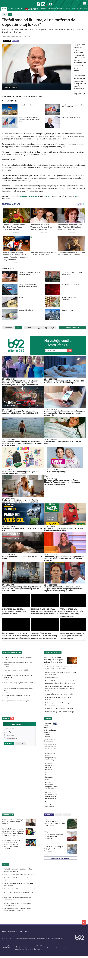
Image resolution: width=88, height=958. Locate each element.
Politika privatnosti (57, 939)
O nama (20, 931)
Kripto (68, 9)
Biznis (10, 9)
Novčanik (19, 9)
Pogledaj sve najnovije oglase (60, 858)
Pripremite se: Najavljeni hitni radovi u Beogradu (50, 766)
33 (10, 14)
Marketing (19, 939)
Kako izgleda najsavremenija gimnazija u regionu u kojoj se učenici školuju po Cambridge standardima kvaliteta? (13, 832)
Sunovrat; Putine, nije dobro (71, 117)
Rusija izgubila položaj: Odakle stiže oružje (72, 273)
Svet (5, 14)
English (27, 931)
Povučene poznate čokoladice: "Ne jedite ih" (59, 708)
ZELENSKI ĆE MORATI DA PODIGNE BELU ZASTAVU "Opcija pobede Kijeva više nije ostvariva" (44, 635)
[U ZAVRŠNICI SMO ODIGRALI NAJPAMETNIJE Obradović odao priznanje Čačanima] (16, 606)
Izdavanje (67, 815)
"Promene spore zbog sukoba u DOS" (16, 670)
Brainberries (16, 232)
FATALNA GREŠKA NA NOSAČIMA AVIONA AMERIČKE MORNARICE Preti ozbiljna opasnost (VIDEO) (72, 612)
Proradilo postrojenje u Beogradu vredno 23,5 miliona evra (51, 786)
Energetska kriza (55, 9)
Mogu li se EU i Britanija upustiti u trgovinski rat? (19, 874)
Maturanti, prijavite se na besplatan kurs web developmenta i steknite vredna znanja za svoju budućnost (11, 844)
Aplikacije (10, 931)
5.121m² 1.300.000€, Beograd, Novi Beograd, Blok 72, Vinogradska (54, 823)
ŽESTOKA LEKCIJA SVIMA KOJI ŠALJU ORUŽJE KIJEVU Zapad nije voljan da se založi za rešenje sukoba (16, 635)
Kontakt (25, 939)
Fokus (75, 9)
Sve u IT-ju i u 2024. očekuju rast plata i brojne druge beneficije (12, 821)
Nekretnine (49, 815)
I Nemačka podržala (26, 105)
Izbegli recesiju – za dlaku (70, 285)
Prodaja (58, 815)
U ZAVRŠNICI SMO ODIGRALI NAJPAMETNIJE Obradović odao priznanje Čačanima (14, 611)
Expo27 (43, 9)
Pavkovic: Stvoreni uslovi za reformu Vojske (18, 657)
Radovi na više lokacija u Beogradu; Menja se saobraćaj (50, 757)
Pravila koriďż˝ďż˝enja (43, 939)
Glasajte (9, 743)
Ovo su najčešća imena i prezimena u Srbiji (59, 694)
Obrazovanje (8, 815)
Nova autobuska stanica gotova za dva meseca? (51, 804)
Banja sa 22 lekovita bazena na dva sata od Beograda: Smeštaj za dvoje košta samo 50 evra (60, 682)
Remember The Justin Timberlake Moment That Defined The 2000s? (41, 227)
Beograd (48, 718)
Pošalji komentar (72, 328)
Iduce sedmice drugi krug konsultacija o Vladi (18, 683)
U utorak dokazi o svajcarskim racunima (17, 695)
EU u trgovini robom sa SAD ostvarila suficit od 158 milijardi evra (29, 119)
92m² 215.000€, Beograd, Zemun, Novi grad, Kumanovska (53, 836)
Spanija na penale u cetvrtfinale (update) (17, 701)
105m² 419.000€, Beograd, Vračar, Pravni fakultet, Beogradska (54, 849)
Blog (15, 931)
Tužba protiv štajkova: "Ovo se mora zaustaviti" (29, 273)
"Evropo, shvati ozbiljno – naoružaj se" (70, 298)
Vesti (4, 9)
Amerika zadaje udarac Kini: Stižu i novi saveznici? (73, 106)
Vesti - (45, 4)
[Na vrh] (84, 922)
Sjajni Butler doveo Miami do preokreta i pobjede (20, 889)
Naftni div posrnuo (68, 310)
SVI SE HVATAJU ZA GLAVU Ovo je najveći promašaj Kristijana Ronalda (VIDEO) (72, 635)
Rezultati (20, 743)
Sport (7, 667)
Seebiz (5, 864)
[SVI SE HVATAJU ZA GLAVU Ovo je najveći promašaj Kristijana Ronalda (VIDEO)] (73, 631)
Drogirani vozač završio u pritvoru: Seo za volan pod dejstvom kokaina (50, 730)
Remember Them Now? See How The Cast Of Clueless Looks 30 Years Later (70, 227)
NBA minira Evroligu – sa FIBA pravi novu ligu (59, 712)
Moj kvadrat (33, 9)
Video (4, 931)
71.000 (21, 297)
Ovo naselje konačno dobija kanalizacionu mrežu (50, 776)
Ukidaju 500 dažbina (26, 310)
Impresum (32, 939)
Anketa (6, 718)
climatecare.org (36, 949)
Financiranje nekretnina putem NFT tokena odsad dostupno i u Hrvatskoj (17, 910)
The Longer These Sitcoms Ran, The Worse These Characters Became (14, 227)
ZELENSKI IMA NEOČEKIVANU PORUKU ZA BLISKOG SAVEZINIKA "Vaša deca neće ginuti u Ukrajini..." (45, 611)
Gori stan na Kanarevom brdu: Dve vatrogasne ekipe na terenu (51, 795)
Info (7, 659)
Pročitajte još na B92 (52, 653)
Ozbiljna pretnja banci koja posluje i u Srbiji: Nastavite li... (29, 286)
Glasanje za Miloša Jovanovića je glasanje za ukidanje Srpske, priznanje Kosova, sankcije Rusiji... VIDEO (59, 688)
